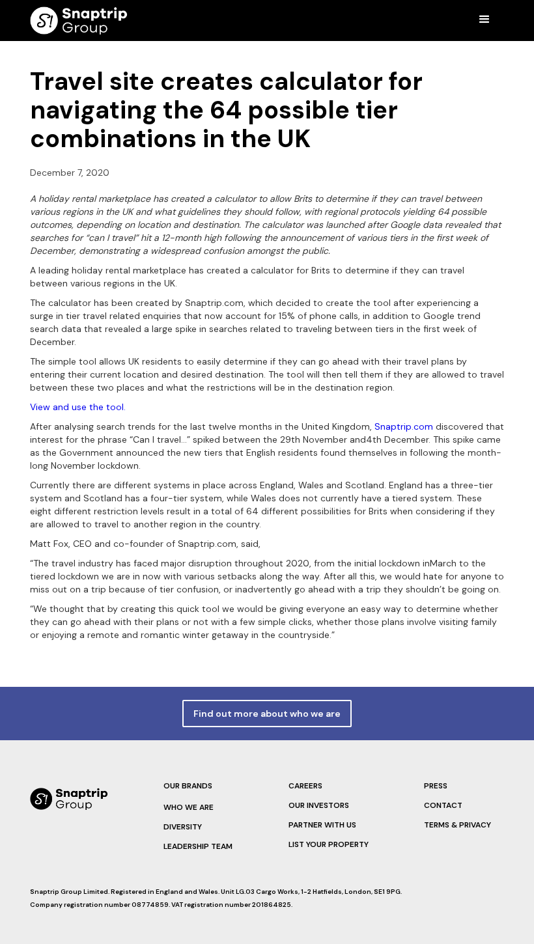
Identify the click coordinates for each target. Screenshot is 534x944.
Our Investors (318, 805)
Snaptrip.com (403, 426)
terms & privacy (457, 825)
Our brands (187, 786)
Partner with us (322, 825)
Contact (443, 805)
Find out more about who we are (267, 713)
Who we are (188, 807)
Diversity (182, 827)
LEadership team (197, 846)
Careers (305, 786)
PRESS (435, 786)
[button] (484, 19)
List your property (328, 844)
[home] (79, 20)
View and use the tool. (78, 407)
